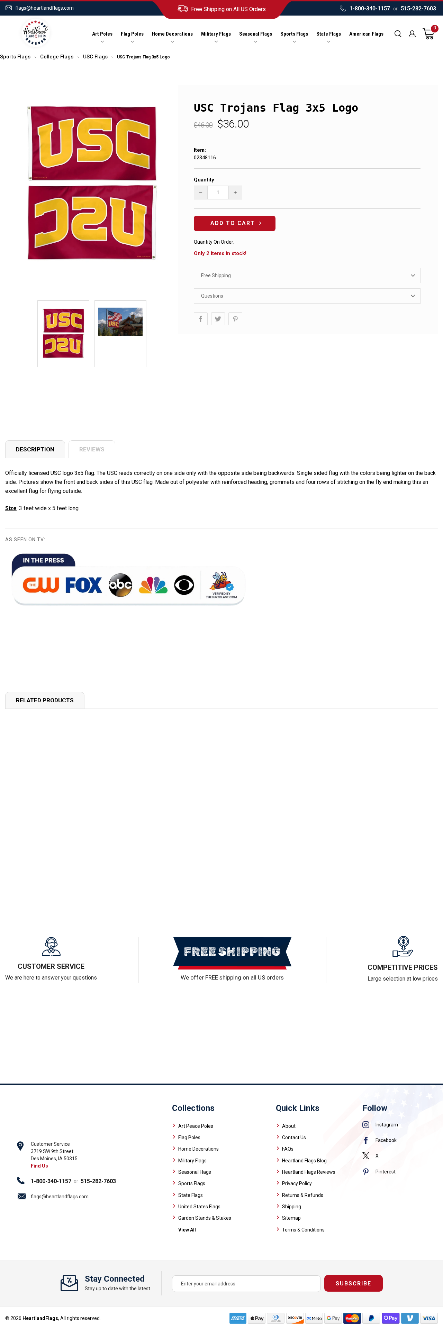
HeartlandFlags (40, 1318)
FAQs (287, 1149)
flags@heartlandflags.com (44, 8)
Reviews (92, 449)
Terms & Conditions (303, 1230)
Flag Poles (132, 34)
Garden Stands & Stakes (204, 1218)
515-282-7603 (418, 8)
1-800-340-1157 (370, 8)
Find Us (39, 1166)
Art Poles (102, 34)
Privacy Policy (297, 1183)
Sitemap (291, 1218)
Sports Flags (294, 34)
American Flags (366, 34)
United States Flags (199, 1206)
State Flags (328, 34)
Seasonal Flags (255, 34)
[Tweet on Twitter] (218, 318)
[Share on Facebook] (201, 318)
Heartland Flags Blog (304, 1160)
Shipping (291, 1206)
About (289, 1126)
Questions (212, 296)
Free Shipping (216, 275)
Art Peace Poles (195, 1126)
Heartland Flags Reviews (308, 1172)
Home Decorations (172, 34)
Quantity (204, 180)
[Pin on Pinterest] (235, 318)
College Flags (56, 57)
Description (35, 449)
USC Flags (95, 57)
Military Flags (216, 34)
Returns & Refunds (302, 1195)
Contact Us (294, 1137)
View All (187, 1230)
